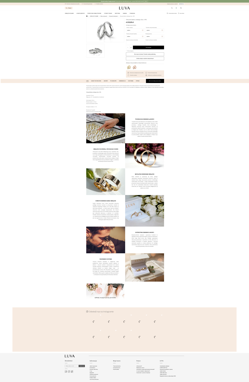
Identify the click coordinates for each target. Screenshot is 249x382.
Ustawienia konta (116, 367)
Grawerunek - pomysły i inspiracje (143, 372)
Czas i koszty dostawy (94, 379)
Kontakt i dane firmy (94, 369)
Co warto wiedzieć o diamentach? (143, 371)
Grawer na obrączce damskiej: (132, 39)
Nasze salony (182, 13)
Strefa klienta (92, 367)
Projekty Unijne (93, 377)
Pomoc (69, 8)
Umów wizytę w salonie (173, 13)
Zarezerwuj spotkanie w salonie (166, 369)
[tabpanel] (125, 193)
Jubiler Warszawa (163, 372)
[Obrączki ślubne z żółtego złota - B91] (129, 67)
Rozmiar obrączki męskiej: (131, 33)
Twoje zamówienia (116, 366)
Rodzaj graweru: (149, 33)
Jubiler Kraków (163, 371)
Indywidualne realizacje (164, 366)
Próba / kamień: (129, 27)
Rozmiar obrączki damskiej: (151, 27)
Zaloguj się (176, 8)
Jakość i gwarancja (93, 366)
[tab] (87, 81)
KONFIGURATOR (163, 367)
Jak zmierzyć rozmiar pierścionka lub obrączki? (145, 369)
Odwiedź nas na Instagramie (101, 311)
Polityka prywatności (94, 374)
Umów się (181, 3)
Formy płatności (93, 376)
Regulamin (92, 372)
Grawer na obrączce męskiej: (151, 39)
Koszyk (181, 8)
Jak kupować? (139, 366)
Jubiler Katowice (163, 374)
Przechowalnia (116, 369)
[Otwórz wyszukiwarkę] (172, 8)
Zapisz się (82, 365)
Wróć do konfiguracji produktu (155, 80)
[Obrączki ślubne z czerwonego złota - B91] (134, 67)
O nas (91, 371)
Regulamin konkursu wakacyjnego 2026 (168, 376)
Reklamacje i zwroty (140, 367)
